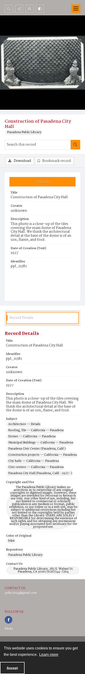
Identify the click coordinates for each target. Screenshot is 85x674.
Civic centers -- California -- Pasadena (36, 467)
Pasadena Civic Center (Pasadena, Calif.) (37, 449)
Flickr (9, 628)
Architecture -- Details (24, 424)
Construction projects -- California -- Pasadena (42, 455)
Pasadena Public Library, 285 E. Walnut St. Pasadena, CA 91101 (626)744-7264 (43, 570)
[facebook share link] (8, 619)
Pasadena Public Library (24, 132)
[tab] (42, 181)
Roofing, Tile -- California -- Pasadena (36, 430)
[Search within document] (75, 144)
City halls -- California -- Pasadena (33, 461)
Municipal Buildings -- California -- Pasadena (40, 442)
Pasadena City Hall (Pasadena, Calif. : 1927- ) (40, 473)
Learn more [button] (48, 655)
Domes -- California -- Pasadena (31, 436)
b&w (11, 541)
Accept (12, 668)
